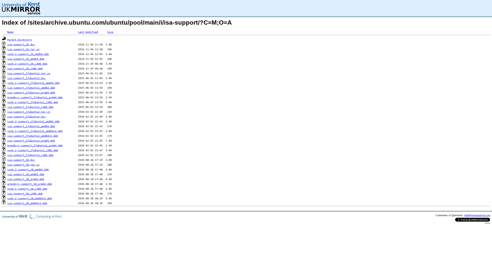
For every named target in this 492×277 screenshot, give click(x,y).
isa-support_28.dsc (21, 160)
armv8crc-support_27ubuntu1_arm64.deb (35, 97)
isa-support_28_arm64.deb (25, 179)
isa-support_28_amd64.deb (25, 174)
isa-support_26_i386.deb (25, 68)
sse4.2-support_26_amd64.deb (28, 54)
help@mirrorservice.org (477, 215)
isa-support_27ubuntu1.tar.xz (28, 73)
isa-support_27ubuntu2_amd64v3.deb (32, 135)
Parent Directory (19, 39)
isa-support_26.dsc (21, 44)
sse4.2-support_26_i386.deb (27, 63)
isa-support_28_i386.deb (25, 193)
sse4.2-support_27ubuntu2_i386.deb (32, 150)
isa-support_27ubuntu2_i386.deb (30, 155)
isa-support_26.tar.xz (23, 49)
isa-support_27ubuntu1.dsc (26, 78)
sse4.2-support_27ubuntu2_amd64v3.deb (35, 131)
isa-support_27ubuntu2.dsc (26, 116)
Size (110, 32)
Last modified (88, 32)
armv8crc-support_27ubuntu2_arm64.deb (35, 145)
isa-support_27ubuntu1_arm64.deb (31, 92)
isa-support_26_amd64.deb (25, 59)
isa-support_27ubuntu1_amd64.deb (31, 87)
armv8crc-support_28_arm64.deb (29, 184)
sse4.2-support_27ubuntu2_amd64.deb (33, 121)
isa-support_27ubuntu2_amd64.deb (31, 126)
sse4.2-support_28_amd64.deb (28, 169)
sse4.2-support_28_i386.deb (27, 188)
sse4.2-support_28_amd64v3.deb (29, 198)
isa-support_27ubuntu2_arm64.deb (31, 140)
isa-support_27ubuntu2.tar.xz (28, 111)
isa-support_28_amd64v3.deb (27, 203)
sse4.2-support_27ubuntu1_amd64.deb (33, 83)
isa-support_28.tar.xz (23, 164)
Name (10, 32)
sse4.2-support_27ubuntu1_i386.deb (32, 102)
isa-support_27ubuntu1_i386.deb (30, 107)
